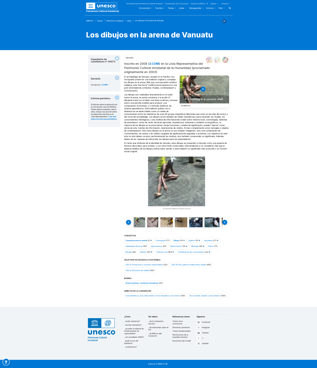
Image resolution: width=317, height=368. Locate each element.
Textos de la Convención (177, 322)
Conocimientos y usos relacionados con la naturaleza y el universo (153, 296)
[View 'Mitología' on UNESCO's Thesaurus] (203, 246)
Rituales (129, 252)
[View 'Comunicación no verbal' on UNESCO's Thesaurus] (151, 240)
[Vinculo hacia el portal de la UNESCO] (103, 6)
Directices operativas (181, 327)
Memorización (176, 246)
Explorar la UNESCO (198, 4)
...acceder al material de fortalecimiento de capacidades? (134, 331)
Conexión (224, 4)
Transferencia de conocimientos (191, 252)
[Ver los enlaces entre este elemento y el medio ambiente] (217, 60)
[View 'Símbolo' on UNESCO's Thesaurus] (151, 252)
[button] (224, 22)
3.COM (154, 63)
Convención (144, 8)
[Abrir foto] (176, 181)
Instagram (206, 327)
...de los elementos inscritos (156, 322)
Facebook (206, 322)
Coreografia (161, 240)
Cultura (100, 21)
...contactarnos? (130, 347)
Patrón (211, 246)
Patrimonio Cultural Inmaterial (102, 11)
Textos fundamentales (181, 331)
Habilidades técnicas (134, 246)
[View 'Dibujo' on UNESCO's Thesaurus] (184, 240)
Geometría (208, 240)
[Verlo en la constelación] (209, 60)
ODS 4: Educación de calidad (137, 270)
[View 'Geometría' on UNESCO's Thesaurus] (217, 240)
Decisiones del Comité (181, 341)
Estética (192, 240)
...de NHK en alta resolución (155, 334)
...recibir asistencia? (132, 321)
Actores (209, 8)
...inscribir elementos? (133, 325)
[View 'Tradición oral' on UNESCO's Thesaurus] (173, 252)
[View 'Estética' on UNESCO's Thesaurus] (199, 240)
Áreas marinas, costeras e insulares (142, 283)
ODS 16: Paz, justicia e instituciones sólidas (189, 265)
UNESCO (89, 21)
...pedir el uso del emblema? (131, 342)
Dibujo (176, 240)
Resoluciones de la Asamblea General (180, 336)
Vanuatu (129, 57)
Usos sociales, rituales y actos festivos (205, 296)
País (220, 8)
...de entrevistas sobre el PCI (158, 328)
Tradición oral (161, 252)
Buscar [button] (229, 8)
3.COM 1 (104, 85)
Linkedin (205, 343)
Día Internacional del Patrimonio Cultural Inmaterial (144, 4)
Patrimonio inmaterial (114, 21)
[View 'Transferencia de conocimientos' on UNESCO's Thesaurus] (209, 252)
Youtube (205, 333)
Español (213, 4)
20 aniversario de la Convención (176, 4)
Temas (171, 8)
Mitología (195, 246)
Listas (181, 8)
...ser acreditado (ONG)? (134, 337)
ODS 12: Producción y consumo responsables (144, 265)
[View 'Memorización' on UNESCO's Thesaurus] (186, 246)
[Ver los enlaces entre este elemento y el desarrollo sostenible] (225, 60)
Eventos (159, 8)
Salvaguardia (195, 8)
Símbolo (143, 252)
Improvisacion (156, 246)
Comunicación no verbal (136, 240)
